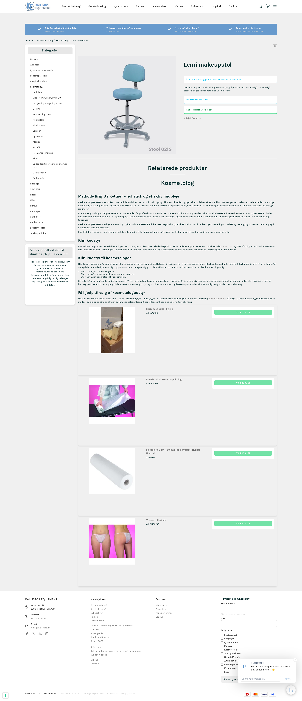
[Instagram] (46, 634)
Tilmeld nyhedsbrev (233, 679)
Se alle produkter (38, 233)
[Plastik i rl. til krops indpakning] (112, 409)
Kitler (35, 158)
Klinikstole (38, 120)
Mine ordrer (162, 605)
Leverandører (160, 6)
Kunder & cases (98, 654)
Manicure (37, 142)
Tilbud (33, 200)
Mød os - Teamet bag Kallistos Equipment (111, 625)
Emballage (38, 178)
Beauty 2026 (96, 641)
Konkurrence (36, 222)
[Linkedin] (40, 634)
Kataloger (35, 211)
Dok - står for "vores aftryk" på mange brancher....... (115, 651)
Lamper (37, 131)
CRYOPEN (35, 189)
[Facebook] (26, 634)
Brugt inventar (37, 227)
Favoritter (161, 609)
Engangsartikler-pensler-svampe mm (50, 166)
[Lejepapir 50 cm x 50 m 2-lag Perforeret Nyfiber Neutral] (112, 479)
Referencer (197, 6)
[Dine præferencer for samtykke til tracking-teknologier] (5, 695)
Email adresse (229, 603)
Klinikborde (39, 125)
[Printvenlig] (275, 46)
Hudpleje (37, 92)
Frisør (33, 194)
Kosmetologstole (41, 114)
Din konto (234, 6)
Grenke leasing (97, 6)
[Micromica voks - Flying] (112, 338)
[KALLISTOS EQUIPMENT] (38, 6)
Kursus (33, 205)
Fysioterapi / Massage (41, 70)
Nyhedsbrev (121, 6)
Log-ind (216, 6)
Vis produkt (243, 312)
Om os (179, 6)
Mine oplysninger (164, 613)
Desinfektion (39, 172)
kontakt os (227, 246)
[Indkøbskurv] (268, 6)
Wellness (34, 64)
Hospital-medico (38, 81)
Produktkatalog (71, 6)
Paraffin (37, 147)
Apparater (38, 136)
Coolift (36, 108)
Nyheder (34, 59)
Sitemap (94, 663)
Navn (223, 618)
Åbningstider (97, 633)
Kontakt (94, 629)
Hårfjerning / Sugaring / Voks (47, 103)
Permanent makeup (43, 153)
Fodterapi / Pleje (38, 75)
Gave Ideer (35, 216)
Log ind (159, 617)
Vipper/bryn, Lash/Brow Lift (47, 97)
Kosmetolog (36, 86)
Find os (140, 6)
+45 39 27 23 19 (38, 618)
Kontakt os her (217, 298)
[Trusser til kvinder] (112, 549)
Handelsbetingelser (100, 637)
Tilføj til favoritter (192, 118)
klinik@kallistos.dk (40, 627)
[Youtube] (33, 634)
